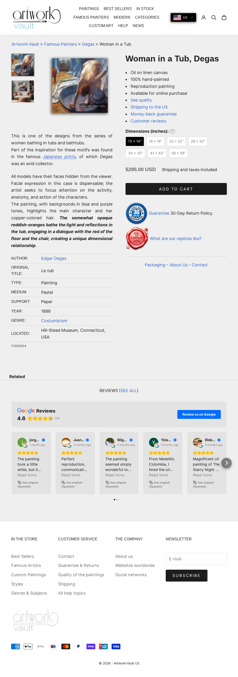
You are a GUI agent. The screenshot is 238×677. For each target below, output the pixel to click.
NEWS (138, 26)
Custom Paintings (28, 574)
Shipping (66, 584)
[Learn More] (172, 131)
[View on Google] (22, 442)
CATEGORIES (147, 17)
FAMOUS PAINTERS (91, 17)
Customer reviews (148, 120)
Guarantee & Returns (78, 565)
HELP (123, 26)
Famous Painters (60, 44)
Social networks (131, 574)
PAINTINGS (89, 9)
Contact (200, 264)
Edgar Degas (53, 258)
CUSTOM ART (101, 26)
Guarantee (159, 213)
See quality (141, 100)
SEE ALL (129, 390)
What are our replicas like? (176, 238)
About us (124, 556)
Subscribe (186, 575)
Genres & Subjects (29, 593)
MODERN (122, 17)
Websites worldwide (135, 565)
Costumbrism (54, 320)
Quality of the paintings (81, 574)
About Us (178, 264)
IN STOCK (145, 9)
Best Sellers (22, 556)
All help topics (72, 593)
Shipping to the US (149, 107)
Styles (17, 584)
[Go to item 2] (22, 91)
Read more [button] (26, 475)
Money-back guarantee (154, 114)
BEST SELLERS (118, 9)
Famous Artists (26, 565)
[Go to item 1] (22, 65)
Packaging (155, 264)
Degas (88, 44)
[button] (12, 463)
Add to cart (176, 189)
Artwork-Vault (25, 44)
